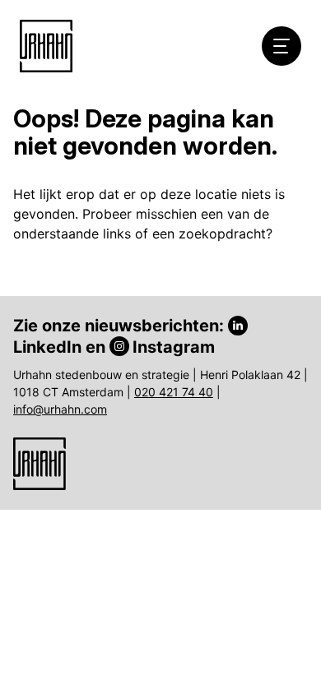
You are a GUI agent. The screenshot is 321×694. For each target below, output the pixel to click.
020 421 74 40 (173, 392)
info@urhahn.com (60, 409)
